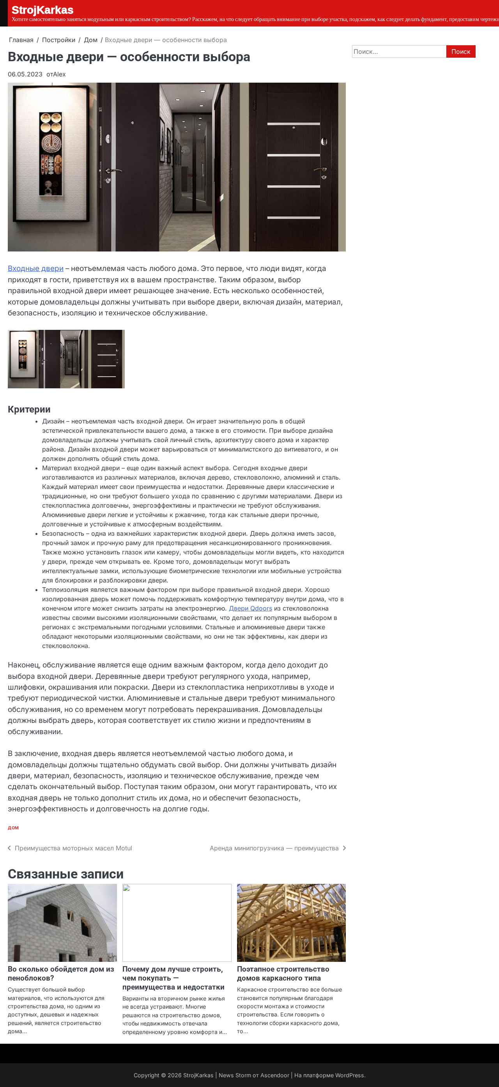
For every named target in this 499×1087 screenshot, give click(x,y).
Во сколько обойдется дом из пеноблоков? (61, 974)
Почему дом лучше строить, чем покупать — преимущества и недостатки (173, 978)
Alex (59, 74)
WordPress (349, 1075)
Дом (13, 828)
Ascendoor (274, 1075)
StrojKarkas (198, 1075)
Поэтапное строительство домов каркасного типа (283, 974)
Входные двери (36, 268)
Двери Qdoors (250, 608)
